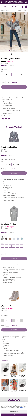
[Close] (26, 403)
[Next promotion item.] (26, 1)
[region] (14, 409)
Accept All (14, 414)
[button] (25, 13)
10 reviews (11, 65)
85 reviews (11, 155)
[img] (4, 65)
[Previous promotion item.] (2, 1)
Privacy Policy (22, 407)
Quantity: (3, 82)
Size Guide (14, 82)
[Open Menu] (2, 6)
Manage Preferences (14, 411)
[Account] (23, 6)
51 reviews (11, 232)
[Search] (5, 6)
